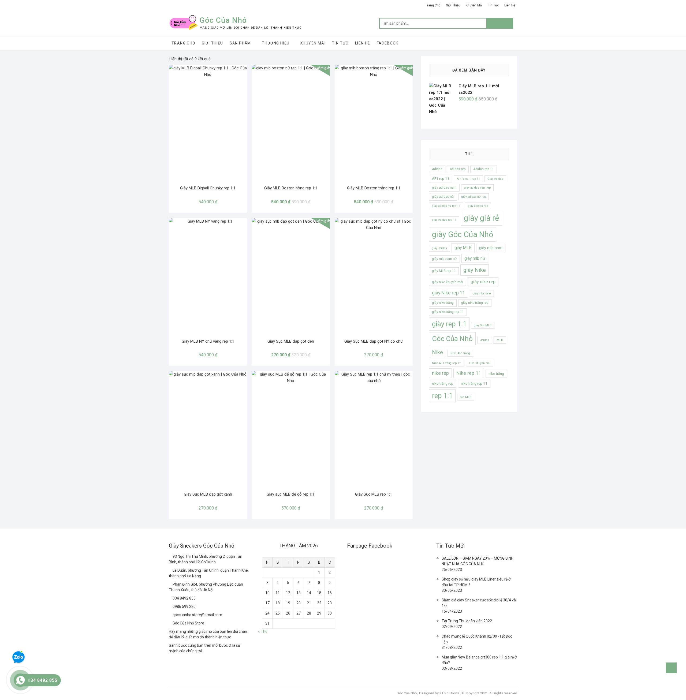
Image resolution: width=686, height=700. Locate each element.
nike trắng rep (442, 383)
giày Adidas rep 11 (444, 220)
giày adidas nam (444, 187)
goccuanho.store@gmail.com (197, 615)
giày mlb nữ (474, 258)
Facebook (387, 43)
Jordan (484, 340)
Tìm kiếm (499, 23)
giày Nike (474, 270)
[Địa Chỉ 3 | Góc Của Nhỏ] (171, 584)
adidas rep (458, 169)
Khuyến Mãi (474, 5)
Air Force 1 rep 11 (468, 179)
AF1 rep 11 (440, 179)
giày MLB (463, 247)
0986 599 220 (184, 606)
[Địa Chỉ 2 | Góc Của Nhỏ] (171, 570)
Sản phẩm (240, 43)
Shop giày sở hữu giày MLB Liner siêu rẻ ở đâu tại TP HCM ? (476, 582)
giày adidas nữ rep (473, 197)
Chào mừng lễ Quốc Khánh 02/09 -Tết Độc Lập (477, 639)
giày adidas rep (478, 206)
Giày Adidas (495, 179)
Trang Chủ (433, 5)
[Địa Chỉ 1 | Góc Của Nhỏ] (171, 556)
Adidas (437, 169)
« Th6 (262, 631)
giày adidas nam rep (477, 187)
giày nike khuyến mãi (447, 282)
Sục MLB (465, 397)
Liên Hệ (509, 5)
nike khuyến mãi (479, 363)
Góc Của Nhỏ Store (188, 623)
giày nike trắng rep (475, 303)
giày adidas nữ (443, 197)
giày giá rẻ (481, 218)
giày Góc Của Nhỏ (462, 234)
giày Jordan (439, 248)
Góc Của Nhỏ (223, 20)
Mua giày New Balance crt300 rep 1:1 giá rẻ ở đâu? (479, 660)
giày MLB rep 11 (444, 271)
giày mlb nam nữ (444, 259)
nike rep (440, 373)
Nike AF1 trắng (460, 353)
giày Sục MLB (482, 325)
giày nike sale (482, 293)
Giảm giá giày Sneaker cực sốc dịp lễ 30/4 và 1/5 (479, 603)
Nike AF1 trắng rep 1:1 (446, 363)
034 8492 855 (184, 598)
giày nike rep (483, 281)
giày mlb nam (490, 247)
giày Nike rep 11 (448, 292)
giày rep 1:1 (449, 324)
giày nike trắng (443, 303)
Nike (437, 352)
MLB (500, 340)
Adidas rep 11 (483, 169)
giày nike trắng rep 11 (448, 312)
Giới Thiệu (453, 5)
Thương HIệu (275, 43)
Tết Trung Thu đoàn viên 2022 (467, 621)
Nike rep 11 (468, 373)
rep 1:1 (442, 396)
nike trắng (496, 374)
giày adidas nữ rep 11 (446, 206)
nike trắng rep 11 (474, 383)
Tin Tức (493, 5)
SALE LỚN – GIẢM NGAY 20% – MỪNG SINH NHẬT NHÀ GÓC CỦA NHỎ (477, 561)
